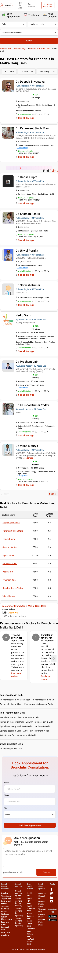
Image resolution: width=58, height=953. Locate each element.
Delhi (9, 48)
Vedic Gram (23, 315)
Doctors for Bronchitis (39, 48)
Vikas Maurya (9, 596)
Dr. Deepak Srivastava (30, 81)
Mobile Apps (41, 905)
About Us (42, 893)
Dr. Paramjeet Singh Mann (33, 128)
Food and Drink (5, 923)
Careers (41, 901)
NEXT (51, 494)
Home (3, 48)
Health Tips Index (29, 900)
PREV (6, 494)
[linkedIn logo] (51, 898)
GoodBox (5, 935)
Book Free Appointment (48, 5)
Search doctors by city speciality (19, 922)
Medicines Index (31, 930)
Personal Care (5, 928)
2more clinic (22, 387)
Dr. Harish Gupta (26, 177)
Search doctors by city (18, 893)
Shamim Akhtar (10, 547)
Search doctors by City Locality (18, 902)
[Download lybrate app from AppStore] (52, 920)
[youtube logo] (51, 902)
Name (6, 783)
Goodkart (5, 893)
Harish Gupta (9, 539)
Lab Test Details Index (30, 941)
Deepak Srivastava (11, 522)
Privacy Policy (41, 915)
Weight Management (6, 918)
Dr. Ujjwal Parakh (27, 250)
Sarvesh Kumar (10, 563)
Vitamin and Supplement (6, 897)
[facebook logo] (51, 890)
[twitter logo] (51, 894)
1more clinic (22, 148)
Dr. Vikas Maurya (27, 446)
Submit (46, 872)
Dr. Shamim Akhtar (28, 214)
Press (40, 925)
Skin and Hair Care (5, 907)
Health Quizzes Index (30, 915)
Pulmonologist (20, 48)
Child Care (5, 932)
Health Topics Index (29, 923)
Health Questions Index (31, 908)
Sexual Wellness (5, 912)
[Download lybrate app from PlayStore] (52, 917)
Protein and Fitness (6, 902)
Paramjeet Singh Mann (13, 531)
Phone (6, 795)
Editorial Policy (41, 921)
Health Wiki (29, 894)
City (5, 808)
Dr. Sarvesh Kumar (28, 285)
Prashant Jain (9, 580)
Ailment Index (30, 935)
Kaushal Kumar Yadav (13, 588)
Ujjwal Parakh (9, 555)
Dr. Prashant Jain (27, 361)
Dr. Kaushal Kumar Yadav (32, 405)
